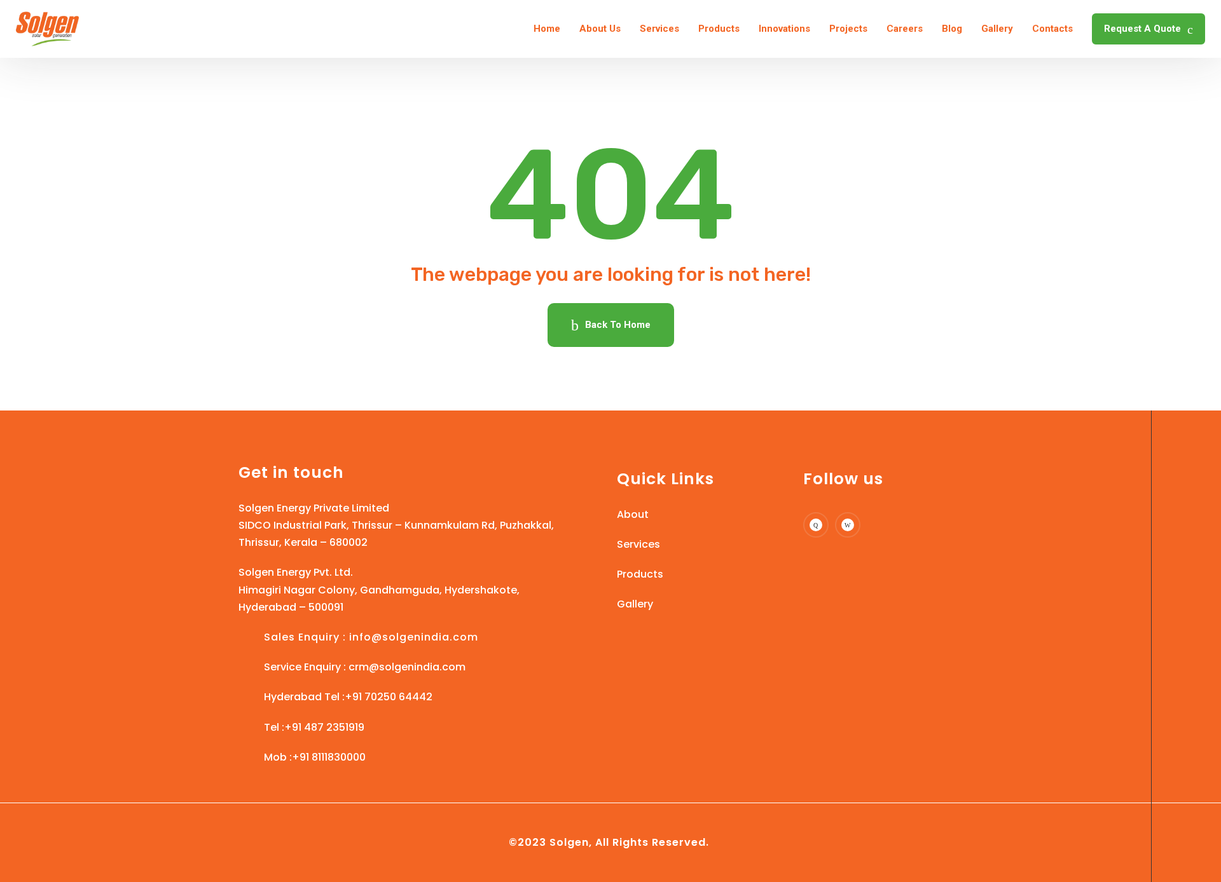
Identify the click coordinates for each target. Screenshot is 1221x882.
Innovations (784, 28)
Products (719, 28)
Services (659, 28)
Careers (904, 28)
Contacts (1052, 28)
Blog (952, 28)
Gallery (997, 28)
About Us (600, 28)
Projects (848, 28)
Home (547, 28)
